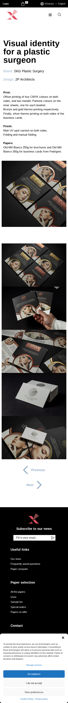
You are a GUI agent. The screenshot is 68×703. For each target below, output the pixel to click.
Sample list (16, 601)
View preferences (34, 692)
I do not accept (34, 683)
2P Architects (25, 79)
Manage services (34, 665)
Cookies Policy (27, 699)
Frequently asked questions (25, 563)
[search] (59, 15)
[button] (63, 637)
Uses (13, 597)
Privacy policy (41, 699)
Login (6, 3)
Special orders (18, 607)
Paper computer (19, 569)
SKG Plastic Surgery (29, 71)
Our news (16, 558)
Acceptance (34, 674)
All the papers (18, 591)
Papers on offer (19, 612)
